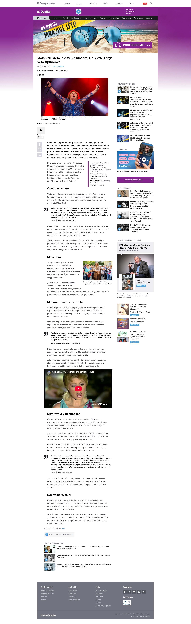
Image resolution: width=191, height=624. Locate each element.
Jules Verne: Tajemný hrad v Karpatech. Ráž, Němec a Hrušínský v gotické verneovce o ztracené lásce (142, 127)
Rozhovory (126, 18)
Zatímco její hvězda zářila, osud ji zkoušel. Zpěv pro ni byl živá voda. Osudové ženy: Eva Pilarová (84, 565)
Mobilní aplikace (74, 600)
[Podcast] (39, 137)
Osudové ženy (58, 66)
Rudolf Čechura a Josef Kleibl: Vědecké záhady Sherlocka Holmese (140, 138)
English (147, 614)
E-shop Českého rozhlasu (129, 240)
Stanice (105, 3)
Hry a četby (123, 155)
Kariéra (98, 600)
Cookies (117, 614)
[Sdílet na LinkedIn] (39, 155)
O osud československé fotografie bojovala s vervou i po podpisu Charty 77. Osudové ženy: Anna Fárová (141, 216)
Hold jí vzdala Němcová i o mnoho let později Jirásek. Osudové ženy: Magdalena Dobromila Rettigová (141, 194)
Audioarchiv (130, 11)
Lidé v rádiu (100, 597)
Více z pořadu (124, 188)
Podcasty (71, 597)
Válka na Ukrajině (47, 591)
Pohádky (122, 158)
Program (79, 3)
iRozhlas (67, 3)
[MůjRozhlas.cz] (41, 75)
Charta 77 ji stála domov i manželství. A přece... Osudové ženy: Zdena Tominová (140, 228)
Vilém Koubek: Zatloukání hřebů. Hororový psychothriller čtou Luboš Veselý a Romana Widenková (141, 114)
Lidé (95, 18)
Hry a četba (114, 18)
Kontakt (98, 603)
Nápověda (99, 594)
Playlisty (87, 18)
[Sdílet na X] (39, 149)
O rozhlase (118, 3)
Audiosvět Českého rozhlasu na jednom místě (132, 171)
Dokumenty (139, 18)
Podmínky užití (138, 614)
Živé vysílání (123, 162)
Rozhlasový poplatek (103, 606)
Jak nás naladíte (101, 591)
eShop (43, 600)
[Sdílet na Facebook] (39, 144)
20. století (41, 18)
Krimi (131, 155)
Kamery (129, 13)
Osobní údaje (126, 614)
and (63, 528)
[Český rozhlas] (46, 3)
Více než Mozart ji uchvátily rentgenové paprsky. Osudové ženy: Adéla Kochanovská (141, 205)
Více (149, 18)
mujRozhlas (93, 3)
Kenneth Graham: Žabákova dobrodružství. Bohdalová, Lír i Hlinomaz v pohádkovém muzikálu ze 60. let (142, 101)
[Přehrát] (41, 130)
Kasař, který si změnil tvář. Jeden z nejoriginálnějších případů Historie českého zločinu (141, 90)
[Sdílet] (42, 137)
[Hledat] (151, 3)
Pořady (66, 18)
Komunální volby (47, 594)
